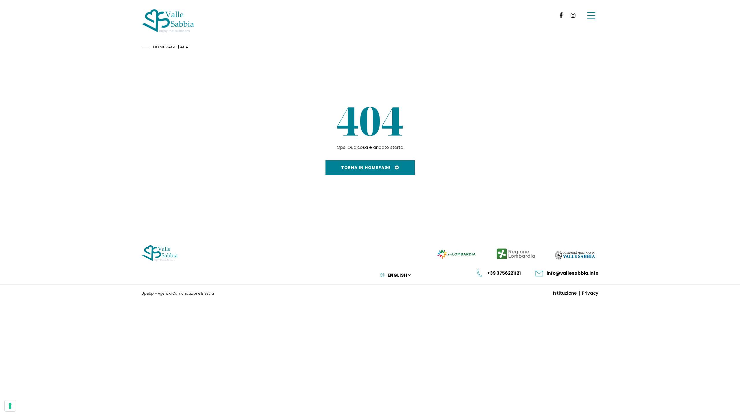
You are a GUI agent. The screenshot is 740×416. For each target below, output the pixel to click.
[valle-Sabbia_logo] (160, 253)
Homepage (165, 47)
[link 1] (560, 15)
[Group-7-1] (591, 15)
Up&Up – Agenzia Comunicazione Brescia (178, 293)
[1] (10, 405)
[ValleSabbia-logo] (168, 21)
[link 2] (573, 15)
